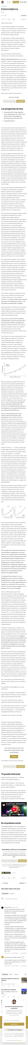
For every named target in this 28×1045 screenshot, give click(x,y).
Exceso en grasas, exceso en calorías (10, 979)
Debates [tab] (16, 974)
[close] (23, 1000)
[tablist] (8, 893)
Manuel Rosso (8, 907)
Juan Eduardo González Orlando (12, 957)
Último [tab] (11, 974)
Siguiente (22, 883)
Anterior (6, 883)
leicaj (14, 710)
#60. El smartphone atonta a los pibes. (9, 992)
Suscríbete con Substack (15, 1030)
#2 (2, 982)
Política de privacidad (18, 1036)
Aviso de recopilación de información (16, 865)
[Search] (25, 974)
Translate (4, 6)
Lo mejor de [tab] (5, 974)
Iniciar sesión (23, 2)
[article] (14, 982)
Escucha (24, 15)
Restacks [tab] (12, 893)
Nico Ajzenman (11, 984)
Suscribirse (16, 2)
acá (18, 777)
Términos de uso (19, 1033)
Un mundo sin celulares (8, 989)
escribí (13, 448)
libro (9, 612)
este (21, 706)
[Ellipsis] (26, 907)
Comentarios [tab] (5, 893)
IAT (14, 454)
